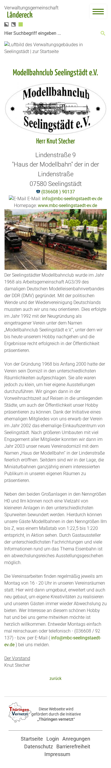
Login (52, 739)
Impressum (57, 754)
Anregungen (76, 739)
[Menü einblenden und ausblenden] (98, 11)
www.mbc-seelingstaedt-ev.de (67, 205)
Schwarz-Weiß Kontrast (6, 24)
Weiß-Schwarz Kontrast (13, 24)
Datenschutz (38, 746)
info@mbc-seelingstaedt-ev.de (72, 198)
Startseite (32, 739)
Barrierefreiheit (73, 746)
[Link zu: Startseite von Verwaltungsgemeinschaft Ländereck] (31, 12)
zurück (55, 678)
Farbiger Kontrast (20, 24)
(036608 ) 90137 (58, 191)
